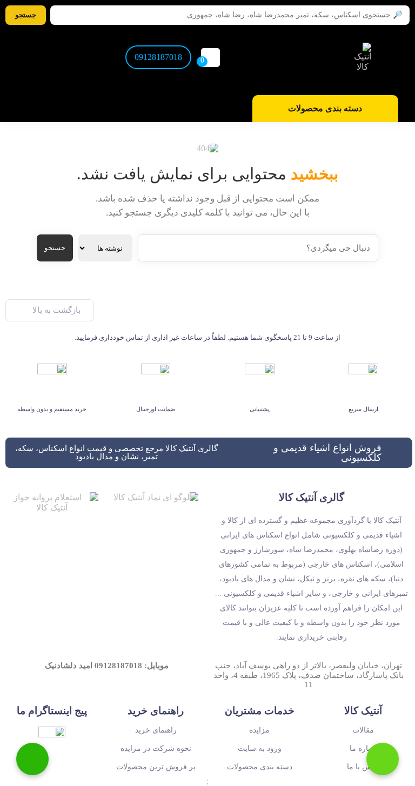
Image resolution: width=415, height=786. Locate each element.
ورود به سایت (260, 748)
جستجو (54, 248)
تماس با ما (363, 767)
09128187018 (158, 57)
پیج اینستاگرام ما (52, 710)
